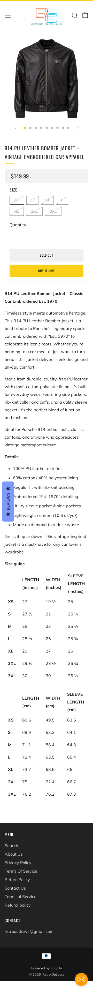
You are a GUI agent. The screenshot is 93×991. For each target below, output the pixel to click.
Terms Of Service (21, 871)
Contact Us (15, 888)
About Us (14, 854)
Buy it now (46, 270)
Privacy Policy (18, 862)
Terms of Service (20, 896)
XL (16, 211)
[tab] (25, 128)
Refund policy (18, 905)
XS (16, 200)
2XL (34, 211)
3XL (53, 211)
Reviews (8, 501)
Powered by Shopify (46, 968)
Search (11, 845)
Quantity (18, 224)
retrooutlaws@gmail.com (29, 931)
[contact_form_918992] (81, 979)
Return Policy (17, 879)
